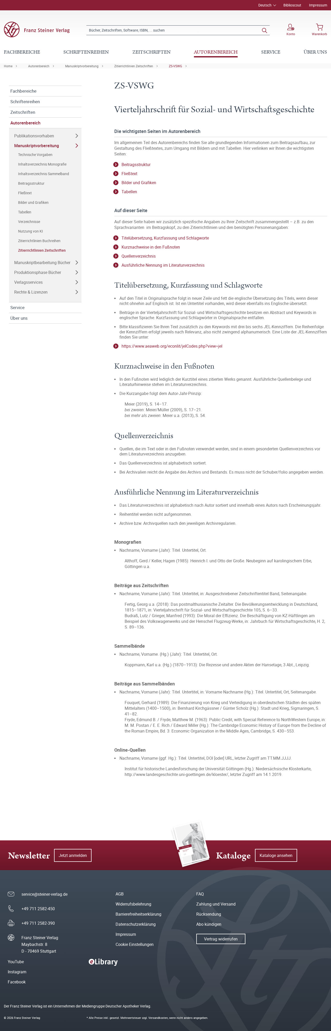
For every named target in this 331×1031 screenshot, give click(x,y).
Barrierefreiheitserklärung (138, 914)
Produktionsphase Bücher (37, 272)
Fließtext (25, 192)
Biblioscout (292, 5)
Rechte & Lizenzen (31, 292)
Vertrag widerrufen (221, 939)
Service (17, 307)
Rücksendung (208, 914)
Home (8, 66)
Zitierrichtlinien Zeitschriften (133, 66)
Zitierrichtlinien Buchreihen (39, 240)
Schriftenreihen (25, 101)
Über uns (19, 318)
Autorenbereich (38, 66)
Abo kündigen (208, 924)
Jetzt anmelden (73, 855)
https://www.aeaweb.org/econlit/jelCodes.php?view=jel (172, 346)
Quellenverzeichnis (139, 256)
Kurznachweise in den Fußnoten (151, 247)
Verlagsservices (28, 282)
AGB (120, 894)
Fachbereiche (23, 91)
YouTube (16, 962)
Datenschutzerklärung (136, 924)
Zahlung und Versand (216, 904)
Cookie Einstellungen (135, 944)
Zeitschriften (22, 112)
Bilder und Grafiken (33, 202)
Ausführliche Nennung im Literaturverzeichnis (163, 265)
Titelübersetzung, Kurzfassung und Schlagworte (165, 238)
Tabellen (24, 212)
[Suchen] (264, 30)
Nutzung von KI (30, 231)
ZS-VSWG (175, 66)
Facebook (17, 982)
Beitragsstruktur (31, 183)
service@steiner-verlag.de (44, 894)
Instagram (17, 972)
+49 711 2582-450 (38, 909)
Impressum (318, 5)
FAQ (200, 894)
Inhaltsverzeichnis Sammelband (43, 173)
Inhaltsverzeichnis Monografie (42, 164)
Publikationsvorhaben (34, 136)
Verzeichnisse (29, 221)
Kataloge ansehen (276, 855)
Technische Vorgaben (35, 154)
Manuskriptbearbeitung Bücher (42, 262)
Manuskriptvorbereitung (82, 66)
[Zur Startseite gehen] (37, 29)
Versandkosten (158, 1018)
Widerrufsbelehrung (133, 904)
